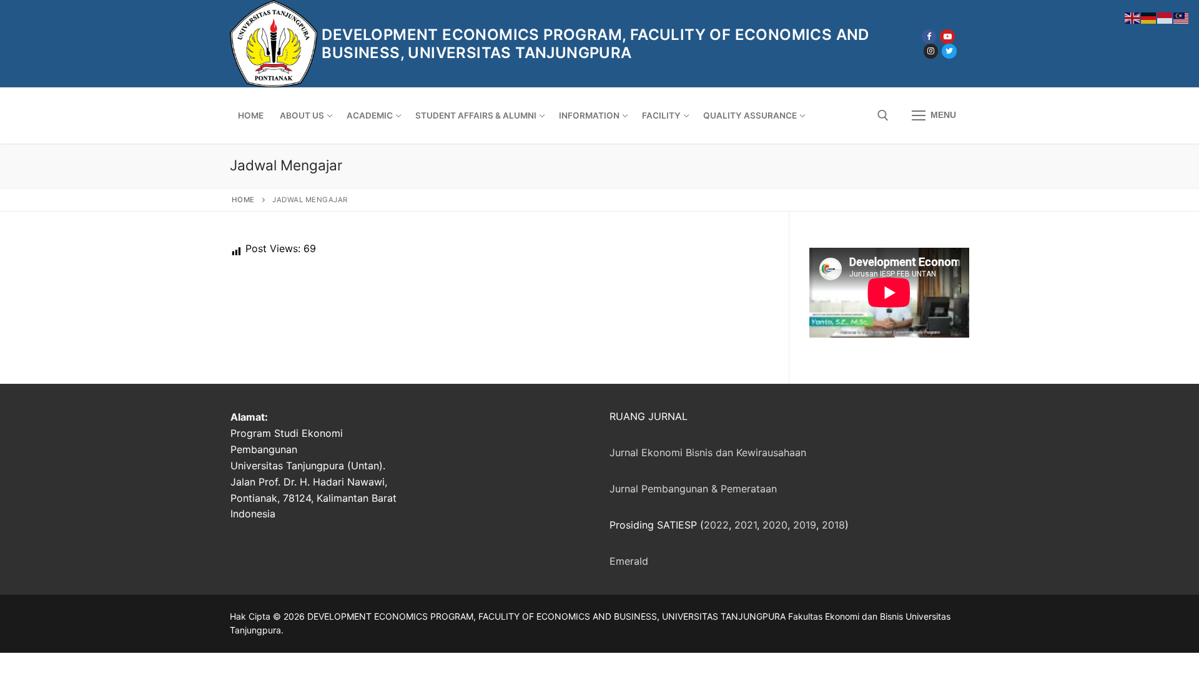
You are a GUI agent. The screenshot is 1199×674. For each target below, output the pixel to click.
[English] (1133, 17)
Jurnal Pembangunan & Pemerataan (693, 488)
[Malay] (1181, 17)
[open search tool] (883, 115)
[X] (949, 51)
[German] (1149, 17)
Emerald (628, 561)
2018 (833, 525)
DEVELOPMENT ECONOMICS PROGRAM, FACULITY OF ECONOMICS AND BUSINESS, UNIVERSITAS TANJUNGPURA (595, 44)
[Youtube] (947, 36)
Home (243, 199)
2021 (745, 525)
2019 (804, 525)
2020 (774, 525)
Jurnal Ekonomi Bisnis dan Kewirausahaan (707, 452)
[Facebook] (929, 36)
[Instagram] (931, 51)
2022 (716, 525)
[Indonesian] (1165, 17)
